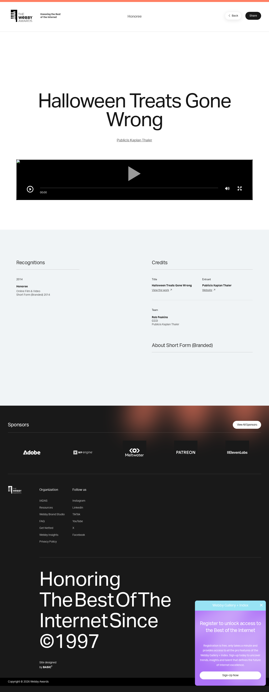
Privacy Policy (48, 541)
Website (207, 290)
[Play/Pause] (30, 189)
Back (235, 15)
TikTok (76, 514)
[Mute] (227, 188)
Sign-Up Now (230, 675)
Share (253, 15)
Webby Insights (48, 535)
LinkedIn (77, 507)
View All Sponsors (247, 424)
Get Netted (46, 528)
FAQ (42, 521)
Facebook (78, 535)
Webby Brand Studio (52, 514)
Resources (46, 507)
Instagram (78, 500)
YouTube (77, 521)
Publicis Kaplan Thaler (134, 140)
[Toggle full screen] (240, 188)
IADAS (43, 500)
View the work (160, 290)
